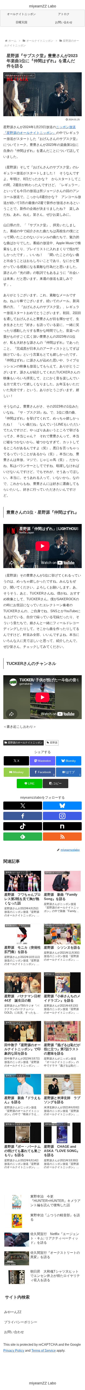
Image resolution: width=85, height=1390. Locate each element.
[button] (55, 783)
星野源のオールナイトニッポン (25, 742)
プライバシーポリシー (20, 1322)
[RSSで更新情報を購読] (62, 836)
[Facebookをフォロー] (22, 816)
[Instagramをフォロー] (62, 816)
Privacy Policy (13, 1350)
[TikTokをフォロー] (22, 826)
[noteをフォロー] (62, 826)
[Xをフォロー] (22, 806)
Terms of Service (43, 1350)
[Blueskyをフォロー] (62, 806)
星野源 (53, 742)
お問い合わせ (14, 1332)
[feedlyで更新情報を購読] (22, 836)
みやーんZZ (12, 1312)
